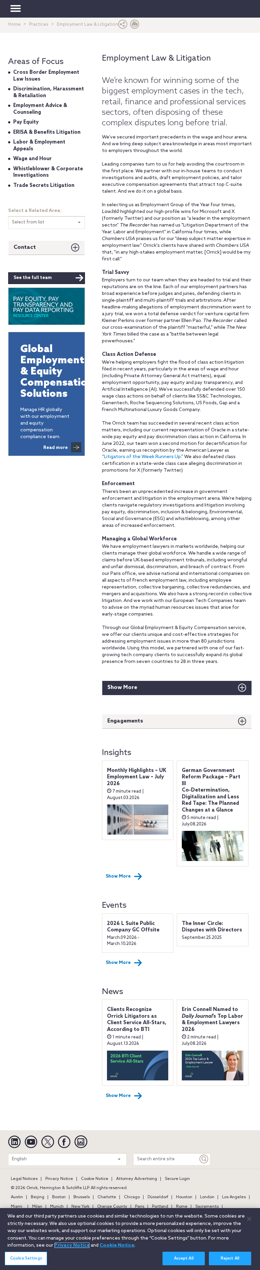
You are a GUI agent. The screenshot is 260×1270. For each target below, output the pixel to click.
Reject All (230, 1258)
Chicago (132, 1197)
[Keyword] (204, 1159)
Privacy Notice (59, 1179)
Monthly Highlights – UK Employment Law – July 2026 (136, 777)
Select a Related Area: (35, 211)
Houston (184, 1197)
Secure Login (177, 1179)
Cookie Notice (94, 1179)
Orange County (112, 1206)
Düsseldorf (158, 1197)
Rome (182, 1206)
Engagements (125, 721)
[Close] (249, 1218)
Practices (38, 24)
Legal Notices (24, 1179)
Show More (122, 687)
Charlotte (107, 1197)
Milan (37, 1206)
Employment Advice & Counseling (40, 109)
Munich (57, 1206)
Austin (17, 1197)
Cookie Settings (26, 1258)
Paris (139, 1206)
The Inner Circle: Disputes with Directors (212, 927)
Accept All (184, 1258)
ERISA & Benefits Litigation (47, 132)
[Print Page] (134, 25)
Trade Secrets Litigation (43, 185)
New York (80, 1206)
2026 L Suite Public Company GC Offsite (133, 927)
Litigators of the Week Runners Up (142, 457)
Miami (16, 1206)
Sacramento (207, 1206)
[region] (130, 1239)
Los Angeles (234, 1197)
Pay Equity (26, 122)
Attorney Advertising (136, 1179)
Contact (25, 247)
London (207, 1197)
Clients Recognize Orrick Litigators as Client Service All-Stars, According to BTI (137, 1020)
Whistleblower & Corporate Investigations (48, 172)
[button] (123, 25)
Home (14, 24)
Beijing (37, 1197)
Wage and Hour (32, 159)
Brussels (81, 1197)
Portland (160, 1206)
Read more (55, 447)
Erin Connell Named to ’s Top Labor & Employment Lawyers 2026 (212, 1020)
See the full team (33, 277)
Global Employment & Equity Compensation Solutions (46, 372)
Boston (59, 1197)
